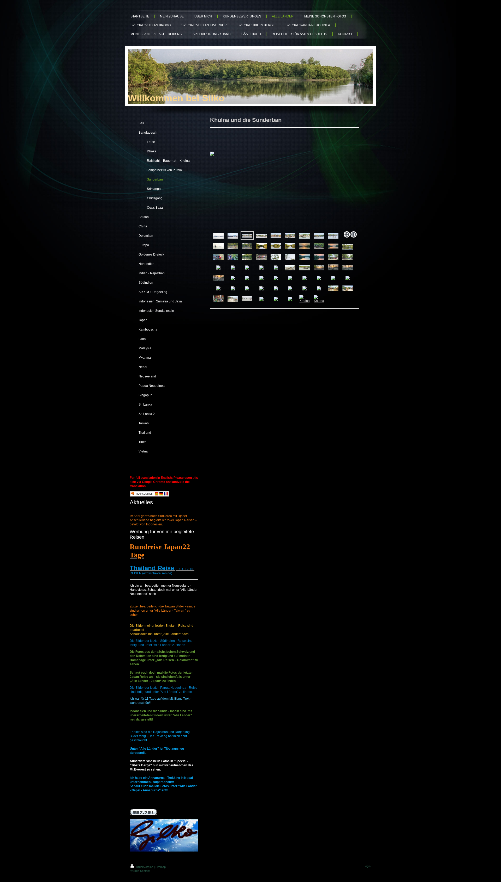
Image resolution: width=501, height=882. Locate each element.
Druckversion (144, 866)
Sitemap (161, 866)
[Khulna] (304, 299)
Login (367, 866)
